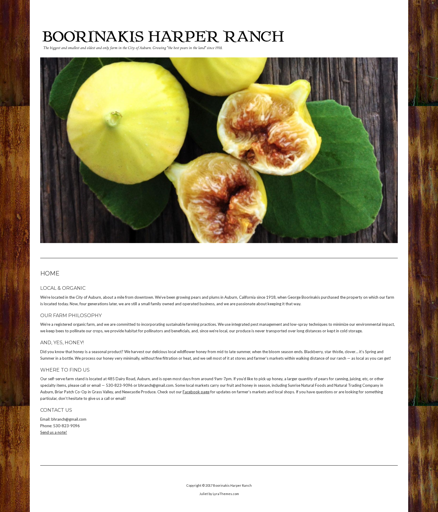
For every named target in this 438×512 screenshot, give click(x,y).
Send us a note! (53, 432)
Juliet (203, 494)
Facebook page (196, 391)
